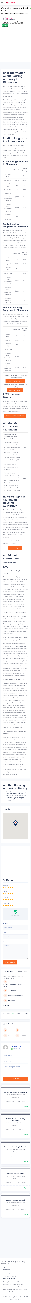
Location (6, 22)
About (4, 1267)
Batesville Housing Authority (15, 797)
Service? (5, 885)
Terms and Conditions (9, 1276)
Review (5, 25)
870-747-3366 (10, 20)
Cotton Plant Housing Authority (16, 795)
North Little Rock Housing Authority (15, 1119)
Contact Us (6, 1272)
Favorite (14, 22)
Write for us (6, 1269)
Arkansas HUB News (9, 562)
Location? (6, 903)
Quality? (5, 897)
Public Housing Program (15, 381)
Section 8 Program (15, 390)
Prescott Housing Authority (15, 1200)
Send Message (15, 1079)
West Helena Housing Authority (16, 792)
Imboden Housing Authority (14, 793)
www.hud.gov (15, 548)
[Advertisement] (15, 46)
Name (5, 923)
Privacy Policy (7, 1274)
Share (21, 22)
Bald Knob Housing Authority (15, 1092)
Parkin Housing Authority (15, 1173)
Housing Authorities (9, 1278)
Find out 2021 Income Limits (15, 416)
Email (5, 932)
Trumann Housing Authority (15, 1147)
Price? (5, 891)
